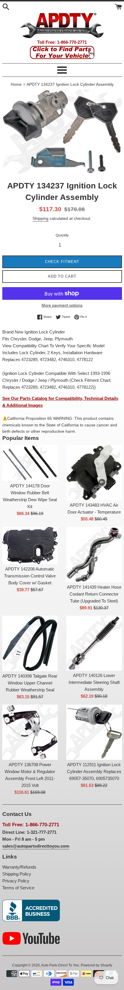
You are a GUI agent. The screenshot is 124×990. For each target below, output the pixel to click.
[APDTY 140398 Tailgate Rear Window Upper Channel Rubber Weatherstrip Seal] (30, 643)
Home (16, 84)
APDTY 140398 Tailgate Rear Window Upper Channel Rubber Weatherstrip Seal (29, 683)
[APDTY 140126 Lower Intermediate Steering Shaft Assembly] (94, 643)
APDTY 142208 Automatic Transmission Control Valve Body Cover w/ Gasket (30, 575)
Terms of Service (18, 887)
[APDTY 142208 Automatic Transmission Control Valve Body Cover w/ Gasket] (30, 545)
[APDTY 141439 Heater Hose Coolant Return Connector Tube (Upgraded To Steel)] (94, 554)
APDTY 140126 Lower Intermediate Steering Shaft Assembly (94, 682)
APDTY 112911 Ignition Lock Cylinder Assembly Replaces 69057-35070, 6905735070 (94, 771)
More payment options (62, 305)
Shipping (40, 218)
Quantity (62, 235)
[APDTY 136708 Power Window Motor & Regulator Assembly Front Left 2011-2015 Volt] (30, 732)
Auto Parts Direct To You (60, 965)
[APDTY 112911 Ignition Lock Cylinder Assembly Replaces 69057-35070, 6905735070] (94, 732)
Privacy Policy (15, 880)
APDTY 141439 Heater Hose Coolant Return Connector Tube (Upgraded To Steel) (94, 594)
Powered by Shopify (96, 965)
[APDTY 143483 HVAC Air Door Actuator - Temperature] (94, 472)
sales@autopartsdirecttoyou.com (35, 846)
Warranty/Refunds (19, 867)
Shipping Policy (16, 873)
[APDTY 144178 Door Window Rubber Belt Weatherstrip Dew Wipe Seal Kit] (30, 463)
